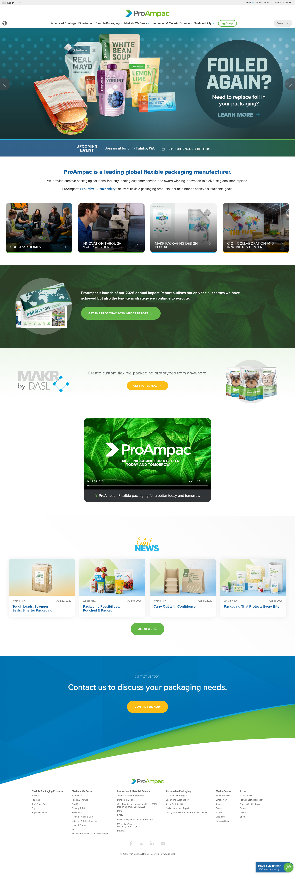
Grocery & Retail (79, 808)
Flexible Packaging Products (47, 791)
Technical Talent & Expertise (130, 795)
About (243, 791)
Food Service (78, 804)
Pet (73, 829)
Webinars (220, 816)
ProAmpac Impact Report (177, 808)
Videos (219, 812)
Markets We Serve (135, 23)
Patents (121, 830)
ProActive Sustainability (97, 188)
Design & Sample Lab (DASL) (131, 806)
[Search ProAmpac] (288, 23)
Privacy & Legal (167, 853)
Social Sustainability (175, 804)
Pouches (36, 799)
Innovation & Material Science (171, 23)
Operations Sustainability (177, 799)
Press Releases (223, 795)
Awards (219, 804)
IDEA (119, 811)
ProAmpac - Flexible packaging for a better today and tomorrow (149, 495)
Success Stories (223, 820)
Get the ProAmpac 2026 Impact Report (119, 313)
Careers (243, 808)
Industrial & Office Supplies (84, 820)
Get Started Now (145, 386)
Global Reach (246, 795)
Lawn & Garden (79, 825)
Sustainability (203, 23)
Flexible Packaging (108, 23)
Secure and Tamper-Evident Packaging (90, 833)
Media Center (223, 791)
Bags (34, 808)
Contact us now (148, 707)
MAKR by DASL (124, 823)
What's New (221, 799)
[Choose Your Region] (5, 23)
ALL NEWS (146, 629)
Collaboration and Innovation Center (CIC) (137, 804)
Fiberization (86, 23)
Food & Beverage (80, 799)
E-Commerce (78, 795)
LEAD (120, 815)
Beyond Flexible (39, 812)
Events (219, 808)
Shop (229, 23)
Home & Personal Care (82, 816)
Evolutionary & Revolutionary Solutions (135, 819)
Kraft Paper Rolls (39, 804)
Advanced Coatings (63, 23)
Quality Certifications (250, 804)
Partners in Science (126, 799)
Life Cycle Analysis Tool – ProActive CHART (186, 812)
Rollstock (36, 795)
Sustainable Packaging (178, 791)
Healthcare (77, 812)
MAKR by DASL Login (127, 826)
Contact (243, 812)
